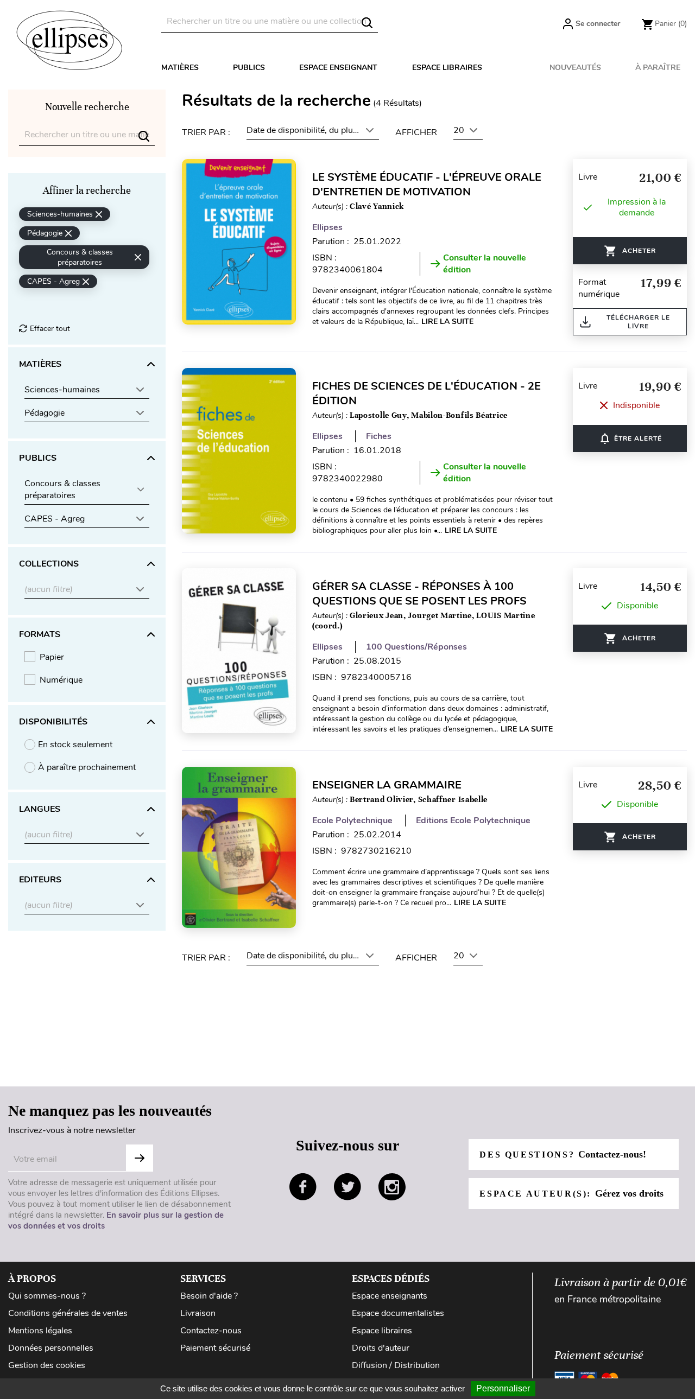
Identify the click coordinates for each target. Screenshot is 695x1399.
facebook (303, 1186)
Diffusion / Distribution (396, 1365)
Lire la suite (447, 321)
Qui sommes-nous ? (47, 1296)
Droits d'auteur (380, 1348)
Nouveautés (575, 67)
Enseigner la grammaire (387, 785)
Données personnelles (50, 1348)
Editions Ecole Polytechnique (473, 820)
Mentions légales (40, 1331)
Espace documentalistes (398, 1313)
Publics (249, 67)
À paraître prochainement (87, 767)
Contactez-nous (211, 1331)
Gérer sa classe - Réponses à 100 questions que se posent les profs (419, 593)
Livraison (198, 1313)
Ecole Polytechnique (352, 820)
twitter (347, 1186)
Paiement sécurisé (215, 1348)
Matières (180, 67)
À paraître (657, 67)
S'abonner (139, 1158)
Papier (52, 657)
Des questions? (562, 1154)
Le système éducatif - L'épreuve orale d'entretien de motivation (426, 184)
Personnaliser (503, 1388)
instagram (392, 1186)
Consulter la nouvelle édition (484, 264)
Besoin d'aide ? (209, 1296)
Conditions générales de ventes (68, 1313)
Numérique (61, 680)
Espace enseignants (389, 1296)
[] (367, 23)
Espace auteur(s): (571, 1193)
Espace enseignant (338, 67)
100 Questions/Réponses (416, 647)
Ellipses (327, 227)
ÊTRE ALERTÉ (630, 438)
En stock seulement (75, 745)
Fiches (378, 436)
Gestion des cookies (46, 1365)
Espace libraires (447, 67)
